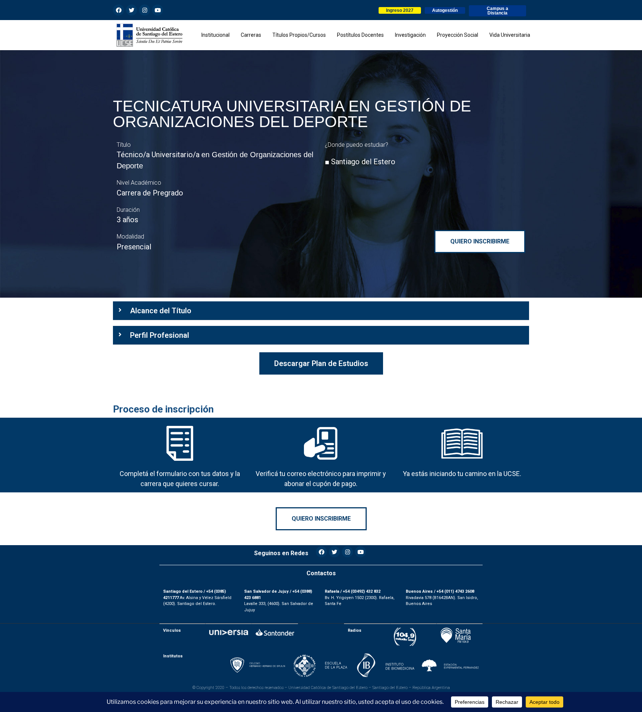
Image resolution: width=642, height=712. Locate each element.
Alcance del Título (160, 310)
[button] (400, 10)
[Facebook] (118, 10)
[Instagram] (144, 10)
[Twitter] (131, 10)
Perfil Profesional (159, 335)
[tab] (321, 310)
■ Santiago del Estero (360, 161)
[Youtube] (157, 10)
